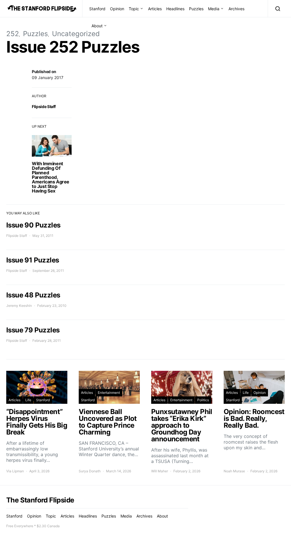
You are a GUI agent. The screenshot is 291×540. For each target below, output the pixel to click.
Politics (203, 400)
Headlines (175, 8)
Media (213, 8)
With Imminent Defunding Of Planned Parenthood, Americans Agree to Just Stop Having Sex (50, 177)
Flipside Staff (44, 106)
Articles (155, 8)
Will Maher (159, 471)
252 (12, 34)
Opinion (117, 8)
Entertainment (109, 392)
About (97, 25)
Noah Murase (234, 471)
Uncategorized (76, 34)
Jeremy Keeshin (19, 305)
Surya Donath (90, 471)
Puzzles (196, 8)
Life (28, 400)
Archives (236, 8)
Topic (134, 8)
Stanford (97, 8)
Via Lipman (15, 471)
